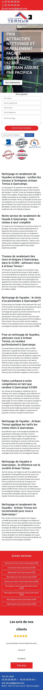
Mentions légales (33, 686)
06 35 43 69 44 (12, 5)
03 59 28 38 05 (12, 1)
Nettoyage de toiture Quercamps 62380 (21, 599)
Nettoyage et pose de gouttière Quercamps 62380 (21, 587)
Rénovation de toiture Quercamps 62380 (21, 577)
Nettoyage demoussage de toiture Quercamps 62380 (21, 594)
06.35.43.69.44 (26, 679)
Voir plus (21, 665)
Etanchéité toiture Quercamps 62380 (21, 568)
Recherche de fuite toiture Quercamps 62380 (21, 563)
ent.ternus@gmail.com (15, 8)
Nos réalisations (12, 82)
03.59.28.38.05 (9, 679)
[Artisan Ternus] (18, 17)
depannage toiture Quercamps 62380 (21, 572)
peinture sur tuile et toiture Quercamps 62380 (21, 581)
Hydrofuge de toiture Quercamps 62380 (21, 604)
